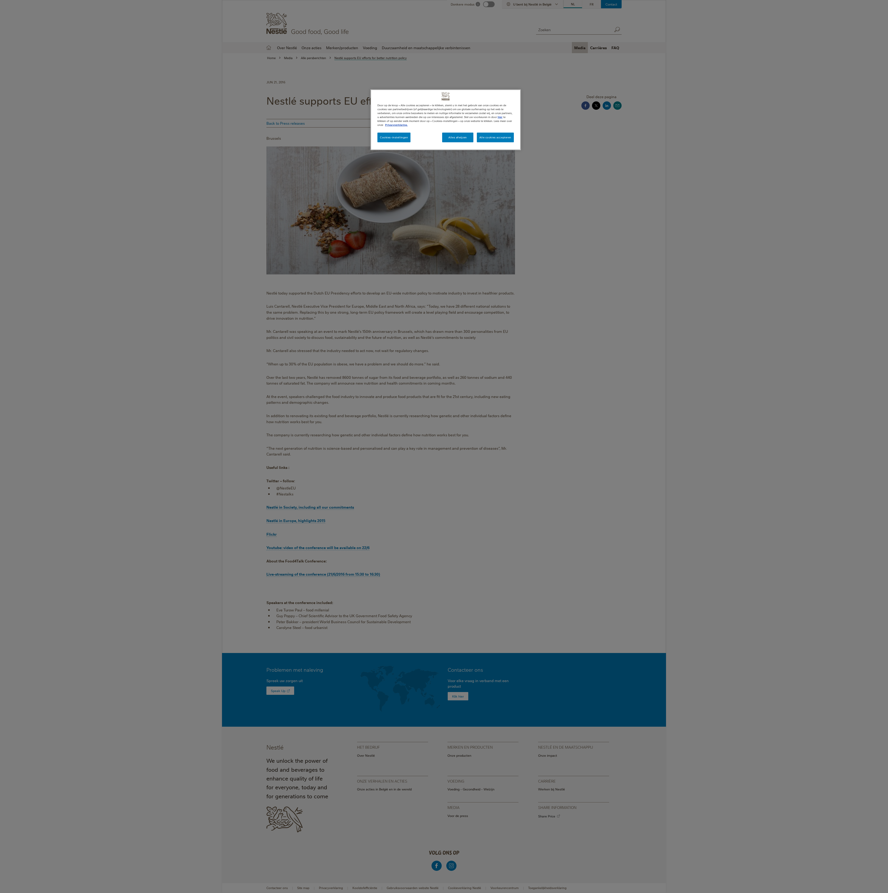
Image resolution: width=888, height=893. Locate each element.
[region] (445, 119)
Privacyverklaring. (396, 125)
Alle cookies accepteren (495, 137)
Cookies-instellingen (394, 137)
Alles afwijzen (457, 137)
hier (500, 117)
